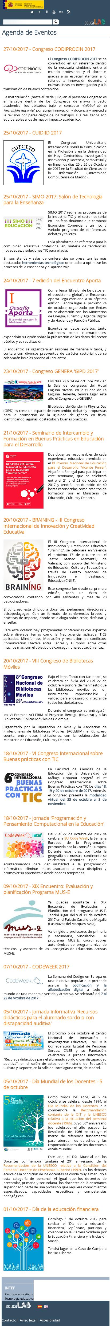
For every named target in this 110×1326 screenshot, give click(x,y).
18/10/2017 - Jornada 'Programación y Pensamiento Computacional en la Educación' (53, 821)
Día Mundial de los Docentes (73, 1105)
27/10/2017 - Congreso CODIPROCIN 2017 (49, 49)
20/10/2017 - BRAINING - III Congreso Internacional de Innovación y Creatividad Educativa (49, 526)
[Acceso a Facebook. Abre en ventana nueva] (39, 10)
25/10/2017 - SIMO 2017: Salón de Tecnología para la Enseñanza (53, 199)
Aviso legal (28, 1320)
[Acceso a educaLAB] (18, 1303)
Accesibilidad (50, 1320)
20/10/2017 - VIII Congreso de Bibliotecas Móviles (48, 663)
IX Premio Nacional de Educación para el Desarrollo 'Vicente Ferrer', (77, 465)
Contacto (9, 1320)
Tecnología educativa (19, 1298)
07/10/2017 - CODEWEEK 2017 (36, 966)
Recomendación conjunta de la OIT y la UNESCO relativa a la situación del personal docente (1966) (77, 1117)
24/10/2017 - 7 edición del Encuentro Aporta (52, 280)
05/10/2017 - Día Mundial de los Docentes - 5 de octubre (52, 1084)
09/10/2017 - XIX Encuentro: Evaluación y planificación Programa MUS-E (48, 889)
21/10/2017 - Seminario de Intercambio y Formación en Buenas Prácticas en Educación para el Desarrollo (53, 438)
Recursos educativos (19, 1294)
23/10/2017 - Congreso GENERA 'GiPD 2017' (51, 371)
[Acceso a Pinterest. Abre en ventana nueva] (47, 10)
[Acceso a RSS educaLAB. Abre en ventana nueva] (69, 10)
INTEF (10, 1287)
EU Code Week (76, 838)
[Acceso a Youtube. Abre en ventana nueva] (54, 10)
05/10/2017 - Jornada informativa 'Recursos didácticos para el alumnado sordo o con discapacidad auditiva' (50, 1017)
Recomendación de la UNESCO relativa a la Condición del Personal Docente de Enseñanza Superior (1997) (55, 1167)
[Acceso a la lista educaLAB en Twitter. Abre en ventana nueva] (32, 10)
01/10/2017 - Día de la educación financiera (51, 1209)
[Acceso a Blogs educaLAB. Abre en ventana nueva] (61, 10)
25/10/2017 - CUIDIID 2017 (32, 132)
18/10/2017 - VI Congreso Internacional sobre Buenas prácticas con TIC (53, 756)
